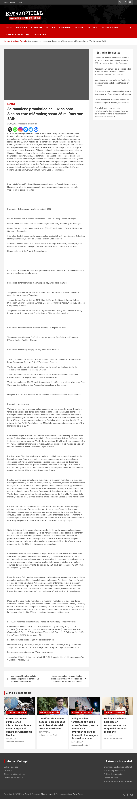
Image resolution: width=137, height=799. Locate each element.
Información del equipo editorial (118, 767)
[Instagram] (20, 129)
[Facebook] (36, 129)
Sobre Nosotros (11, 767)
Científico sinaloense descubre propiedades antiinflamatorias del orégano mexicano (52, 723)
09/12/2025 (44, 732)
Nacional (92, 27)
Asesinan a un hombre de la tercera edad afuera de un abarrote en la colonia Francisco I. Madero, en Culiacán (113, 72)
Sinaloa (20, 27)
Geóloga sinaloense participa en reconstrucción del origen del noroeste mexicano (115, 725)
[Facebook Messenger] (25, 129)
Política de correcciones (114, 774)
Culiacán (36, 27)
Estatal (79, 27)
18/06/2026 (11, 739)
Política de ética (111, 778)
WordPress (78, 794)
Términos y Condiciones (14, 774)
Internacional (110, 27)
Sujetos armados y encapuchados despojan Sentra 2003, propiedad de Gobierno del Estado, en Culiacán (66, 679)
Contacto (8, 770)
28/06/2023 (12, 124)
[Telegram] (30, 129)
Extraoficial (24, 794)
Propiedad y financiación (114, 770)
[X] (10, 129)
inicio (9, 27)
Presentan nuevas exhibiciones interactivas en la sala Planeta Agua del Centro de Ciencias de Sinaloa (19, 727)
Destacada (40, 34)
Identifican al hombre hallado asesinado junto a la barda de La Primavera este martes (25, 679)
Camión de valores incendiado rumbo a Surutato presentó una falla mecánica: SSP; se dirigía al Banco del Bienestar (112, 60)
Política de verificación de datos (118, 781)
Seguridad (65, 27)
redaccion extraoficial (28, 124)
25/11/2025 (76, 742)
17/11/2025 (109, 735)
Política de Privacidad (13, 778)
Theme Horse (47, 794)
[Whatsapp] (15, 129)
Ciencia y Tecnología (18, 34)
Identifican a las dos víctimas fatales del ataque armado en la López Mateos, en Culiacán (112, 83)
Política (50, 27)
